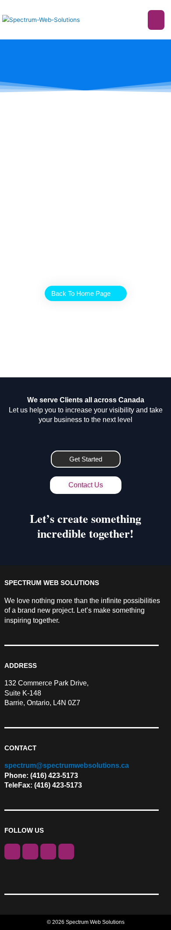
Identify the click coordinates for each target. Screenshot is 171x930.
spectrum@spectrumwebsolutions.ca (66, 765)
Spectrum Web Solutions (95, 922)
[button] (156, 20)
